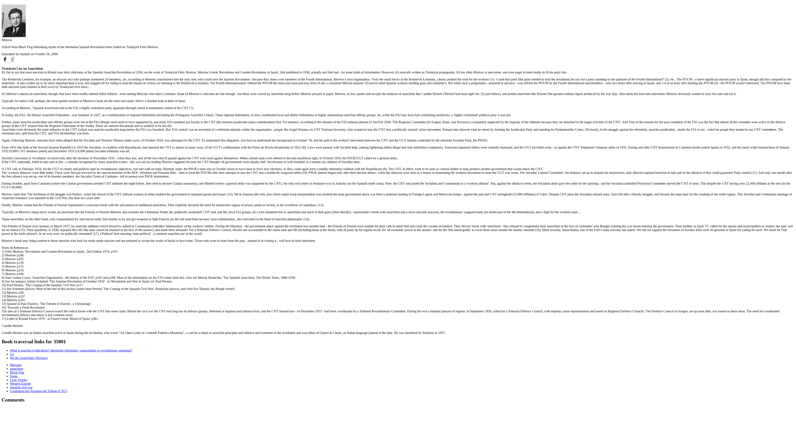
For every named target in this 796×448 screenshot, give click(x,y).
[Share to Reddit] (12, 61)
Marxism (16, 365)
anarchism (16, 368)
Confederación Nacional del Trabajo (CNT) (38, 391)
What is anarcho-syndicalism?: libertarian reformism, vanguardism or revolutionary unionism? (71, 350)
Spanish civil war (21, 387)
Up (12, 354)
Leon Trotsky (19, 380)
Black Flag (17, 372)
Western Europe (20, 383)
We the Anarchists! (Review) (29, 358)
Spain (13, 376)
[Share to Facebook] (5, 61)
